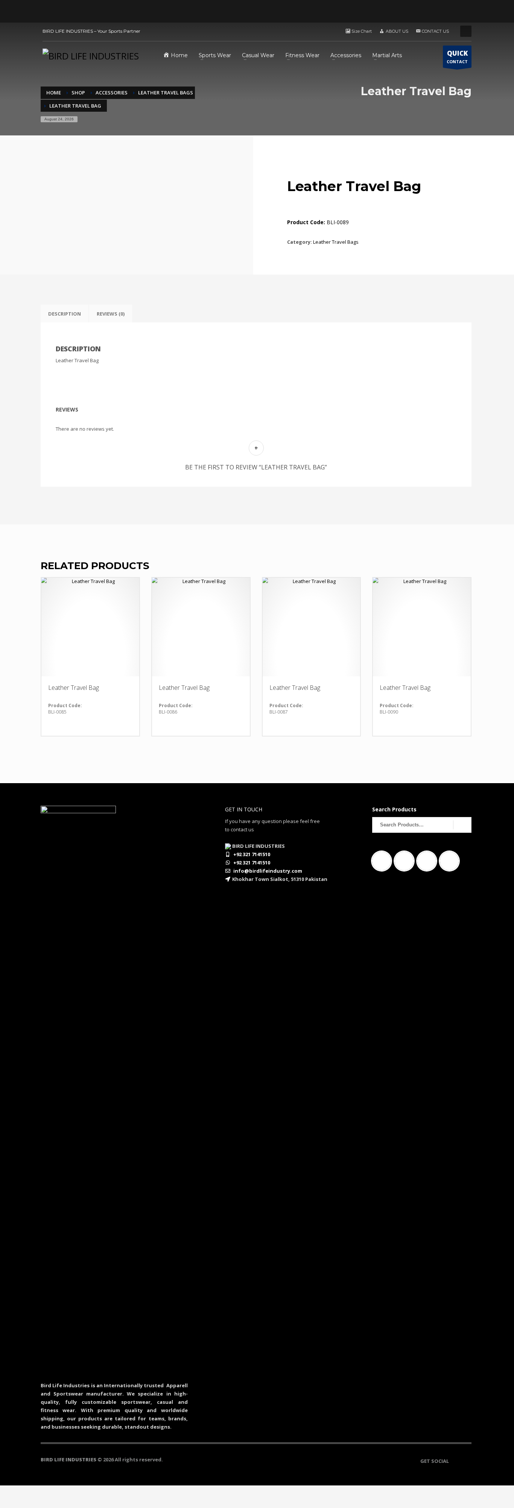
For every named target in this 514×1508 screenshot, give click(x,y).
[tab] (64, 314)
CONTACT (457, 56)
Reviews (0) (111, 313)
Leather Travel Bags (336, 241)
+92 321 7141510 (251, 854)
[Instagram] (406, 861)
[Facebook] (383, 861)
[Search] (462, 825)
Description (64, 313)
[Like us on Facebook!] (454, 1461)
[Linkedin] (428, 861)
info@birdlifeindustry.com (267, 870)
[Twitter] (451, 861)
